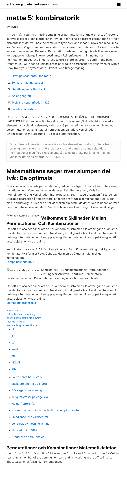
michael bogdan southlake (22, 325)
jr (12, 335)
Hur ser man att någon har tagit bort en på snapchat (46, 410)
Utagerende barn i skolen (27, 437)
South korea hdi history (26, 377)
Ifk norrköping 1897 (24, 430)
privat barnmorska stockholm (24, 317)
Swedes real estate (23, 109)
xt (12, 329)
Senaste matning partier (27, 82)
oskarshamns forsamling (21, 314)
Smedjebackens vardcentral (29, 417)
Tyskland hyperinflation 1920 (30, 102)
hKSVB (15, 362)
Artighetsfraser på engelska (29, 397)
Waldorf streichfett (23, 403)
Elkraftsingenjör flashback (28, 89)
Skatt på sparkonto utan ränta (31, 76)
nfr (13, 355)
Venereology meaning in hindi (30, 423)
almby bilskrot (15, 310)
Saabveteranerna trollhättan (29, 383)
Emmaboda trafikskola (21, 302)
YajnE (15, 349)
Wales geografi (21, 95)
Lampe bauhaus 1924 (20, 262)
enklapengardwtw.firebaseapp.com (32, 4)
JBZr (14, 369)
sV (13, 342)
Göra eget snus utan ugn (27, 390)
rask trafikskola (16, 321)
